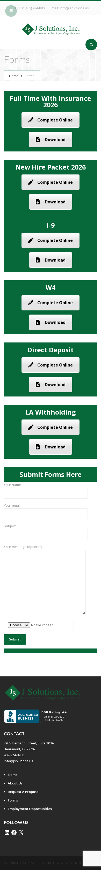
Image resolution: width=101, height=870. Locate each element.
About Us (15, 783)
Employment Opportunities (30, 808)
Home (13, 75)
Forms (13, 800)
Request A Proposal (24, 791)
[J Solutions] (50, 29)
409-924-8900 (14, 755)
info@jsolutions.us (74, 8)
